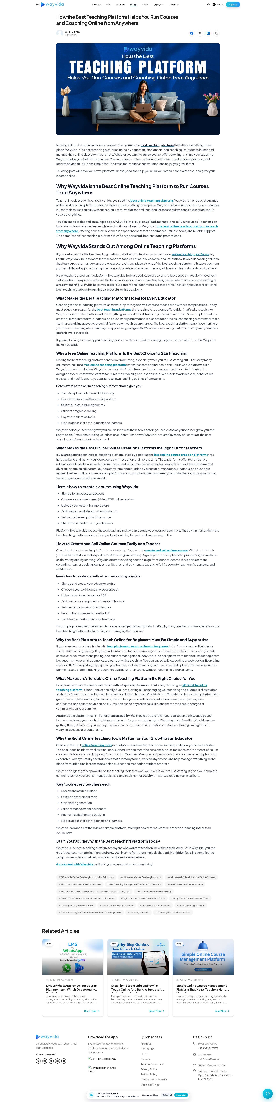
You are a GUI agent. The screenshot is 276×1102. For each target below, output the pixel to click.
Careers (145, 1059)
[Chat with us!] (268, 1094)
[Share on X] (200, 33)
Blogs (133, 4)
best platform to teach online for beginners (138, 646)
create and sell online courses (166, 550)
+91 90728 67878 (208, 1048)
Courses (96, 4)
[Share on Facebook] (191, 33)
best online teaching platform (151, 200)
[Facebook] (44, 1061)
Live (108, 4)
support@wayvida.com (212, 1065)
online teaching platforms (190, 254)
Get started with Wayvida (74, 864)
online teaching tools (97, 745)
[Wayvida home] (52, 4)
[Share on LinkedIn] (208, 33)
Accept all (181, 1095)
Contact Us (147, 1048)
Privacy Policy (149, 1069)
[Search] (208, 4)
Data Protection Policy (154, 1079)
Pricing (145, 4)
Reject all (167, 1095)
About (157, 4)
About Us (146, 1043)
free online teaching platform (105, 364)
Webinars (120, 4)
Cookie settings (150, 1084)
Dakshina (174, 4)
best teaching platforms (114, 309)
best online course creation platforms (181, 454)
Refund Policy (149, 1074)
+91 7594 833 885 (208, 1059)
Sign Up (233, 4)
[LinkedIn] (51, 1061)
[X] (38, 1061)
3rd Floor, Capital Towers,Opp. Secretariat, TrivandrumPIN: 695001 (215, 1075)
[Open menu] (37, 4)
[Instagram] (57, 1061)
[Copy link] (216, 33)
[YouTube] (63, 1061)
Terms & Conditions (152, 1064)
